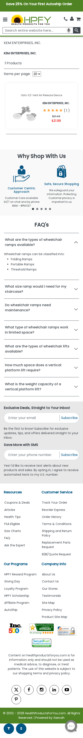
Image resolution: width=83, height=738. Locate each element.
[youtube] (67, 690)
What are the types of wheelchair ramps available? (33, 242)
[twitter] (16, 690)
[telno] (65, 19)
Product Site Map (54, 617)
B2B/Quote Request (56, 554)
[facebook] (29, 690)
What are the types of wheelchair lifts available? (37, 349)
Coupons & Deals (17, 502)
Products (13, 63)
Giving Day (12, 581)
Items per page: (17, 73)
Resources (13, 492)
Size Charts (12, 531)
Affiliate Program (16, 603)
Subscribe (69, 417)
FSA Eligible (12, 524)
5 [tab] (50, 209)
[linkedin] (54, 690)
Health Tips (12, 517)
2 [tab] (37, 209)
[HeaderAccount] (72, 18)
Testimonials (51, 596)
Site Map (48, 603)
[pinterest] (16, 699)
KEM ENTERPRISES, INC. (20, 53)
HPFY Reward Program (20, 574)
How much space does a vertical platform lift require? (33, 368)
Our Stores (50, 589)
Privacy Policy (52, 610)
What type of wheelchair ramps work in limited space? (36, 330)
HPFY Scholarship (16, 596)
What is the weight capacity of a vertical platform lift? (33, 387)
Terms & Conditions (57, 524)
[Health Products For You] (31, 19)
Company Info (54, 564)
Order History (51, 517)
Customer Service (57, 492)
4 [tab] (46, 209)
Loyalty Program (16, 589)
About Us (48, 574)
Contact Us (50, 581)
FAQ (7, 538)
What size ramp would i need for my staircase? (35, 289)
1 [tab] (33, 209)
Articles (9, 510)
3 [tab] (41, 209)
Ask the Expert (14, 545)
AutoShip (10, 610)
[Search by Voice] (68, 30)
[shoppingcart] (78, 19)
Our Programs (16, 564)
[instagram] (41, 690)
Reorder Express (53, 510)
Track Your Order (54, 502)
